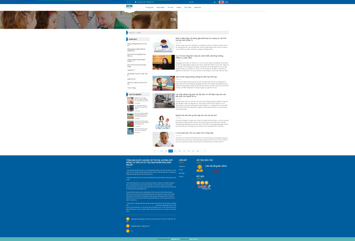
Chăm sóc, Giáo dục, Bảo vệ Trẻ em (137, 83)
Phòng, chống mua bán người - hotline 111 (136, 60)
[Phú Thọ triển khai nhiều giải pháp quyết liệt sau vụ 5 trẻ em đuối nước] (130, 116)
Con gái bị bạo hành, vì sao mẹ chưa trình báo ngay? (141, 107)
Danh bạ (197, 7)
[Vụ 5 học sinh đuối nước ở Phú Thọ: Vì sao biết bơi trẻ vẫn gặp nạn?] (130, 123)
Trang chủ (149, 7)
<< (154, 151)
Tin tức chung (131, 88)
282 (198, 151)
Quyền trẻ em (131, 79)
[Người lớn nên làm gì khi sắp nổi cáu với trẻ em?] (164, 121)
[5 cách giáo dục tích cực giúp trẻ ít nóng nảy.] (164, 139)
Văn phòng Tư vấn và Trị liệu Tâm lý (137, 74)
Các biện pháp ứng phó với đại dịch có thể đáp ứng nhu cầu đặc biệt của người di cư (201, 95)
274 (161, 151)
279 (184, 151)
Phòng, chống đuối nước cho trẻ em (137, 44)
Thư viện (187, 7)
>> (205, 151)
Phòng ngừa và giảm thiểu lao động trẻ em (136, 50)
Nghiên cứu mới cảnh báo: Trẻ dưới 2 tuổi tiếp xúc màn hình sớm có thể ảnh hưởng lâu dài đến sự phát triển (141, 100)
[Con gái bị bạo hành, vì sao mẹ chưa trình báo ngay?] (130, 108)
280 (189, 151)
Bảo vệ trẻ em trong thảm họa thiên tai (136, 55)
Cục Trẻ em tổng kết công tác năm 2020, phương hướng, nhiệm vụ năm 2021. (200, 57)
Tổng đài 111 (131, 70)
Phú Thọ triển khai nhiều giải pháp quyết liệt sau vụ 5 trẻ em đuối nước (141, 114)
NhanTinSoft (193, 239)
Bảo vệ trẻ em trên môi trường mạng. (136, 65)
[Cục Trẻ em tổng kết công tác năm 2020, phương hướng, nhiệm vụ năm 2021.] (164, 62)
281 (193, 151)
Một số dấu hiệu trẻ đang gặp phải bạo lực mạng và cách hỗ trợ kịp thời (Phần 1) (201, 39)
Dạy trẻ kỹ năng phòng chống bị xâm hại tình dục (196, 77)
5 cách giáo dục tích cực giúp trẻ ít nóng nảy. (195, 133)
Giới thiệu (160, 7)
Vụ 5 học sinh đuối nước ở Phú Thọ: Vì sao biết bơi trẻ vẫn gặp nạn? (142, 122)
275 (166, 151)
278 (180, 151)
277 (175, 151)
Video (179, 7)
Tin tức (170, 7)
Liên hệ (181, 176)
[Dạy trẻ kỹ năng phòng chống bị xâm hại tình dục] (164, 83)
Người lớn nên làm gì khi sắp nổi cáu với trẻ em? (196, 115)
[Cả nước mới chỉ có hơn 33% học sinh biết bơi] (130, 131)
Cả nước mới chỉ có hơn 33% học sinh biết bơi (141, 129)
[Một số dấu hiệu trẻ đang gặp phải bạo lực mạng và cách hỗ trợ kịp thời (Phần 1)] (164, 44)
